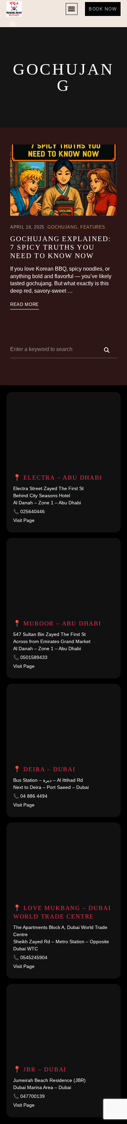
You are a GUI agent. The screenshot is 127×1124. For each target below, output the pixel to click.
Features (92, 227)
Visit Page (24, 520)
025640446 (32, 511)
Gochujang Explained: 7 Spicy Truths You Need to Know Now (60, 247)
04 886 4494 (33, 796)
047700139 (32, 1096)
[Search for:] (63, 349)
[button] (72, 9)
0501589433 (33, 657)
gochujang (62, 227)
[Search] (107, 349)
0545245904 (33, 957)
